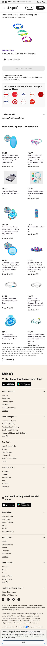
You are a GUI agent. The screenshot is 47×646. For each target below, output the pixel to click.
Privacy (19, 627)
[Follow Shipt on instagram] (8, 599)
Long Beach (7, 579)
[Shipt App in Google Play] (24, 384)
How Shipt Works (9, 446)
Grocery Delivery (9, 421)
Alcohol (5, 395)
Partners (5, 483)
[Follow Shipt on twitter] (18, 599)
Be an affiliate (7, 522)
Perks (4, 525)
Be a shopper (7, 516)
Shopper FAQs (8, 531)
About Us (5, 471)
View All (5, 411)
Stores (4, 449)
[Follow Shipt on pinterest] (13, 599)
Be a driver (6, 519)
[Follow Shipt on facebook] (3, 599)
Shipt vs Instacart (9, 458)
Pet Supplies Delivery (10, 427)
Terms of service (8, 627)
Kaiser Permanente (9, 592)
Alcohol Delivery (8, 424)
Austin (4, 541)
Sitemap (5, 486)
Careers (5, 474)
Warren (5, 573)
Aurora (4, 570)
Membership (7, 452)
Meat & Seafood (8, 408)
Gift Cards (6, 455)
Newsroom (6, 477)
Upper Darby (7, 576)
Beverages (6, 399)
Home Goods (7, 402)
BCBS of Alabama (9, 595)
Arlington (6, 567)
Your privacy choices (35, 627)
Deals (4, 461)
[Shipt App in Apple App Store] (8, 384)
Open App (41, 2)
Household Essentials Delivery (14, 433)
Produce (5, 405)
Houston (5, 551)
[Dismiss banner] (3, 2)
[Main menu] (4, 8)
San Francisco (7, 544)
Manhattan (6, 554)
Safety (4, 528)
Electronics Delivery (10, 430)
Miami (4, 548)
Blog (3, 480)
